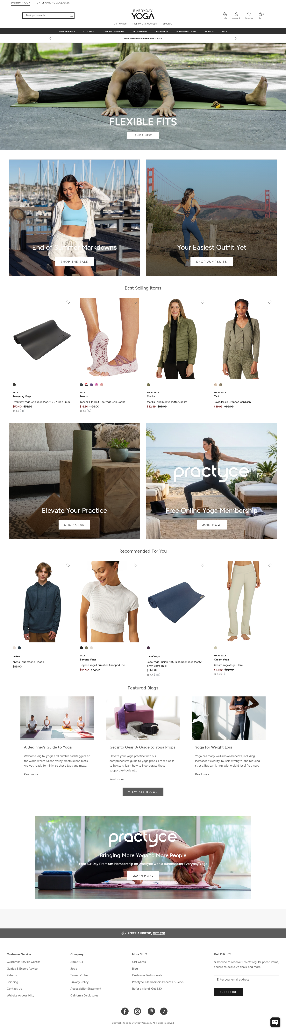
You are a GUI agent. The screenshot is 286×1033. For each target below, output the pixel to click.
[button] (19, 411)
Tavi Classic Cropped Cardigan (232, 402)
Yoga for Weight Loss (213, 747)
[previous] (50, 38)
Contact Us (14, 988)
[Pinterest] (151, 1011)
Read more (31, 774)
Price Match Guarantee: (143, 38)
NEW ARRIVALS (67, 31)
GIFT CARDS (120, 24)
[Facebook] (125, 1011)
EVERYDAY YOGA (20, 3)
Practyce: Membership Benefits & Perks (157, 982)
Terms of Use (79, 975)
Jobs (73, 968)
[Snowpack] (81, 384)
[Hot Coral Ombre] (101, 384)
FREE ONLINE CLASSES (144, 24)
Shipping (12, 982)
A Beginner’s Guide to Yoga (48, 747)
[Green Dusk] (86, 647)
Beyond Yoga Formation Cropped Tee (102, 665)
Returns (12, 975)
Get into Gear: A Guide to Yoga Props (142, 747)
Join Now (211, 481)
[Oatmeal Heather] (14, 647)
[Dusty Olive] (148, 384)
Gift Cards (139, 962)
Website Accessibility (20, 995)
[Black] (14, 384)
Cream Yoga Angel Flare (228, 665)
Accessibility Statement (85, 988)
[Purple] (148, 647)
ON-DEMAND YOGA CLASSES (53, 3)
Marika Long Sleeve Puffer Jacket (167, 402)
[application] (275, 1022)
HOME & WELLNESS (186, 31)
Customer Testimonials (147, 975)
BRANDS (209, 31)
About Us (76, 962)
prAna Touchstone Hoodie (29, 662)
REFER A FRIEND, (146, 933)
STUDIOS (167, 24)
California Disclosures (84, 995)
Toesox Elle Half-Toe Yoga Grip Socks (102, 402)
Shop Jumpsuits (211, 218)
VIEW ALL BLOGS (143, 791)
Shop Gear (74, 481)
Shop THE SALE (74, 218)
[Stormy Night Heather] (19, 647)
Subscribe (228, 992)
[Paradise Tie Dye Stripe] (96, 384)
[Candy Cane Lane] (86, 384)
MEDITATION (162, 31)
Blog (135, 968)
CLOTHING (88, 31)
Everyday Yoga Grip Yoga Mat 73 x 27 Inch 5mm (41, 402)
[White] (91, 647)
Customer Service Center (23, 962)
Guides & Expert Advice (22, 968)
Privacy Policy (79, 982)
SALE (224, 31)
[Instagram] (138, 1011)
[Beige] (215, 647)
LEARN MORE (143, 875)
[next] (235, 38)
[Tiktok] (163, 1011)
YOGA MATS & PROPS (113, 31)
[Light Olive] (220, 384)
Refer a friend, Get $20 (147, 988)
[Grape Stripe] (91, 384)
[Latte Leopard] (215, 384)
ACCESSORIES (140, 31)
